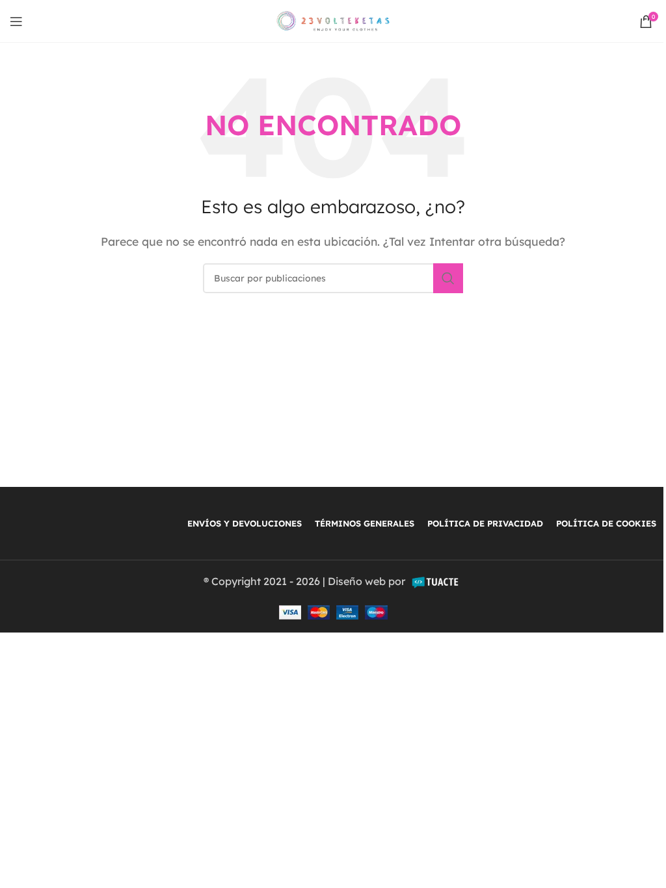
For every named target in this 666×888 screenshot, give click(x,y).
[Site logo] (333, 20)
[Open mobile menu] (16, 21)
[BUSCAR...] (448, 278)
